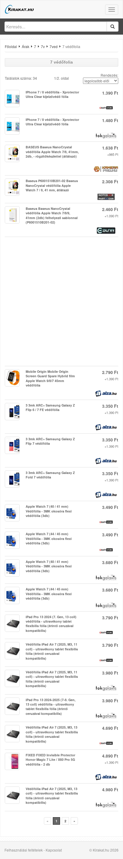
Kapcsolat (54, 849)
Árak (25, 46)
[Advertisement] (61, 301)
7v (43, 46)
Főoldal (11, 46)
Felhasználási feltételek (23, 849)
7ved (54, 46)
